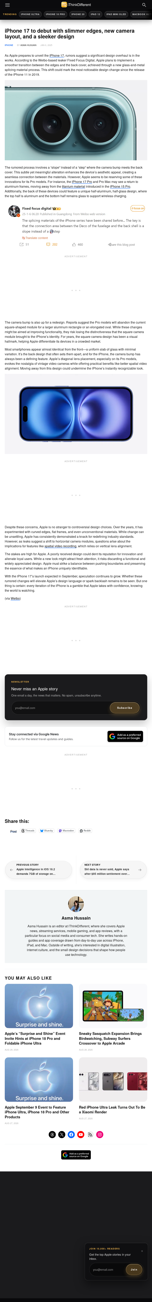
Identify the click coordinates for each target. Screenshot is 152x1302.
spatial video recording (60, 546)
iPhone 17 (56, 55)
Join (134, 1269)
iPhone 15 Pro (120, 186)
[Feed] (90, 1134)
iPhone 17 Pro (82, 181)
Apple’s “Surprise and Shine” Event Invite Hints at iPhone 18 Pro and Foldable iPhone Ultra (35, 1038)
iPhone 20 (78, 14)
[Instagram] (99, 1134)
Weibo (15, 598)
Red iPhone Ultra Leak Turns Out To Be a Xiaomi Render (112, 1110)
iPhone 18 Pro (55, 14)
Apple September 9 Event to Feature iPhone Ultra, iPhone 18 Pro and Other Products (37, 1112)
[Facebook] (71, 1134)
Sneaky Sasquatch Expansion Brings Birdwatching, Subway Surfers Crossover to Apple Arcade (110, 1038)
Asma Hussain (28, 45)
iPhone (9, 45)
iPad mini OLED (116, 14)
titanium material (73, 186)
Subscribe (124, 708)
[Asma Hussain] (76, 904)
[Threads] (52, 1134)
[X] (61, 1134)
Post (13, 830)
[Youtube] (80, 1134)
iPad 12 (95, 14)
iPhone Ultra (30, 14)
